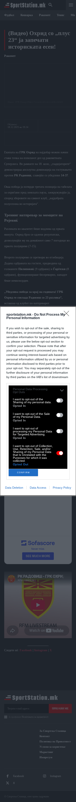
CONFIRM (23, 472)
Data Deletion (14, 487)
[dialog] (38, 401)
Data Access (38, 487)
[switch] (59, 400)
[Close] (68, 315)
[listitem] (38, 390)
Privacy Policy (62, 487)
